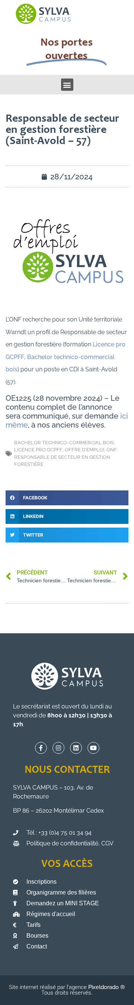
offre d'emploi (84, 449)
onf (111, 449)
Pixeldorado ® (106, 987)
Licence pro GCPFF (38, 449)
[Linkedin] (76, 748)
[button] (67, 85)
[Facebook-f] (41, 748)
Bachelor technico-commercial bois (64, 442)
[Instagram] (58, 748)
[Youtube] (93, 748)
